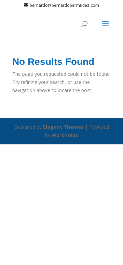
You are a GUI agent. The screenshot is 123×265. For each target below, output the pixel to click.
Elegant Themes (63, 127)
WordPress (65, 135)
